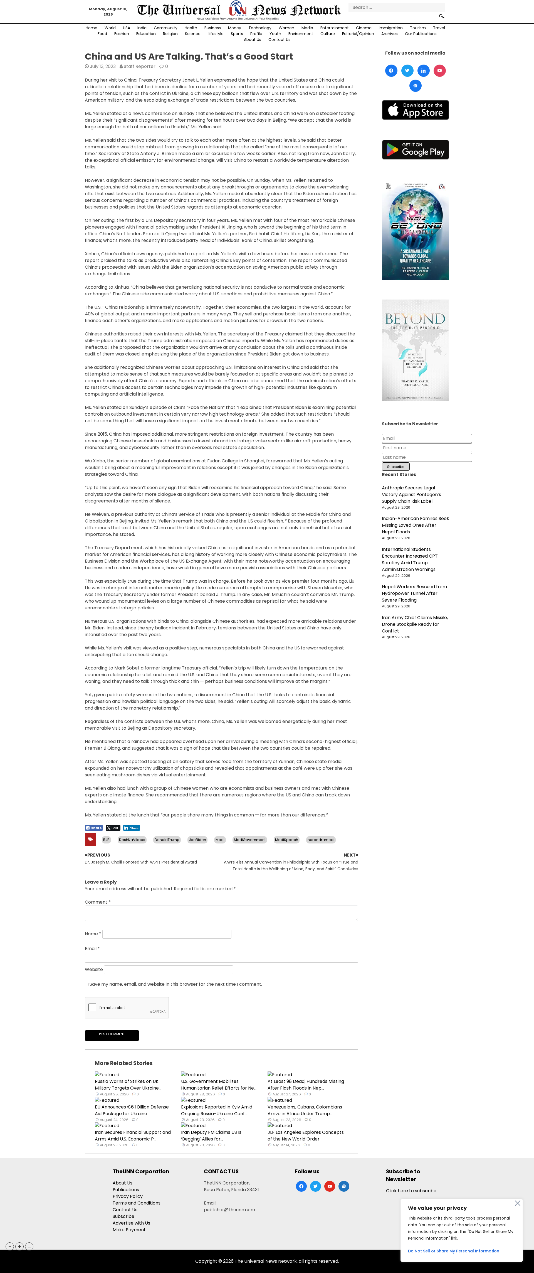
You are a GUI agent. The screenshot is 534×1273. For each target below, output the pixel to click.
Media (307, 28)
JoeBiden (197, 839)
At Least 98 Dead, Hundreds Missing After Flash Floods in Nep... (306, 1084)
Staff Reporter (139, 66)
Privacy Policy (128, 1196)
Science (193, 33)
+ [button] (19, 1246)
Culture (327, 33)
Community (165, 28)
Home (91, 28)
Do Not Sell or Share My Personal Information (453, 1251)
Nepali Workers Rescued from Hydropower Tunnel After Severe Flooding (414, 593)
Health (191, 28)
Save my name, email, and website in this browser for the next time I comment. (176, 984)
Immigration (391, 28)
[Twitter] (407, 70)
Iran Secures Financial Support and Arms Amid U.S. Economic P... (133, 1135)
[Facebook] (391, 70)
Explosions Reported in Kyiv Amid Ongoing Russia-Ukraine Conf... (216, 1110)
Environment (300, 33)
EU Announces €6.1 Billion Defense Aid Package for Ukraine (132, 1110)
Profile (256, 33)
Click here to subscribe (411, 1191)
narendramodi (321, 839)
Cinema (364, 28)
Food (102, 33)
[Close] (517, 1203)
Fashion (121, 33)
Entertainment (334, 28)
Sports (237, 33)
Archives (389, 33)
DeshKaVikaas (132, 839)
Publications (126, 1189)
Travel (439, 28)
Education (146, 33)
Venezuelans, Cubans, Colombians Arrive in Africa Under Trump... (305, 1110)
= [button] (29, 1246)
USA (126, 28)
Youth (275, 33)
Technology (259, 28)
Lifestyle (216, 33)
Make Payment (129, 1230)
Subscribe (123, 1216)
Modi (220, 839)
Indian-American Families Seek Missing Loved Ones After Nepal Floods (415, 525)
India (142, 28)
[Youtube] (440, 70)
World (110, 28)
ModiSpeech (286, 839)
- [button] (9, 1246)
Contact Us (279, 39)
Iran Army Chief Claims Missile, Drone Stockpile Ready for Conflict (415, 624)
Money (234, 28)
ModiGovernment (250, 839)
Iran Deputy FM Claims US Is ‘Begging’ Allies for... (211, 1135)
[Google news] (415, 85)
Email (92, 948)
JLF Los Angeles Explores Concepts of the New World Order (306, 1135)
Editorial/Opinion (358, 33)
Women (286, 28)
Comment (98, 902)
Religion (170, 33)
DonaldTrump (167, 839)
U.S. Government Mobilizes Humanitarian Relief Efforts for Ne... (218, 1084)
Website (94, 969)
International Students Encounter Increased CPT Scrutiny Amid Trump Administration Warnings (410, 559)
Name (93, 934)
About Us (252, 39)
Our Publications (421, 33)
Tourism (418, 28)
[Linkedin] (424, 70)
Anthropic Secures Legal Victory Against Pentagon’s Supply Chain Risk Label (411, 494)
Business (212, 28)
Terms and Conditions (136, 1203)
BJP (106, 839)
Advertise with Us (131, 1223)
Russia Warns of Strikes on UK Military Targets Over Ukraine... (128, 1084)
